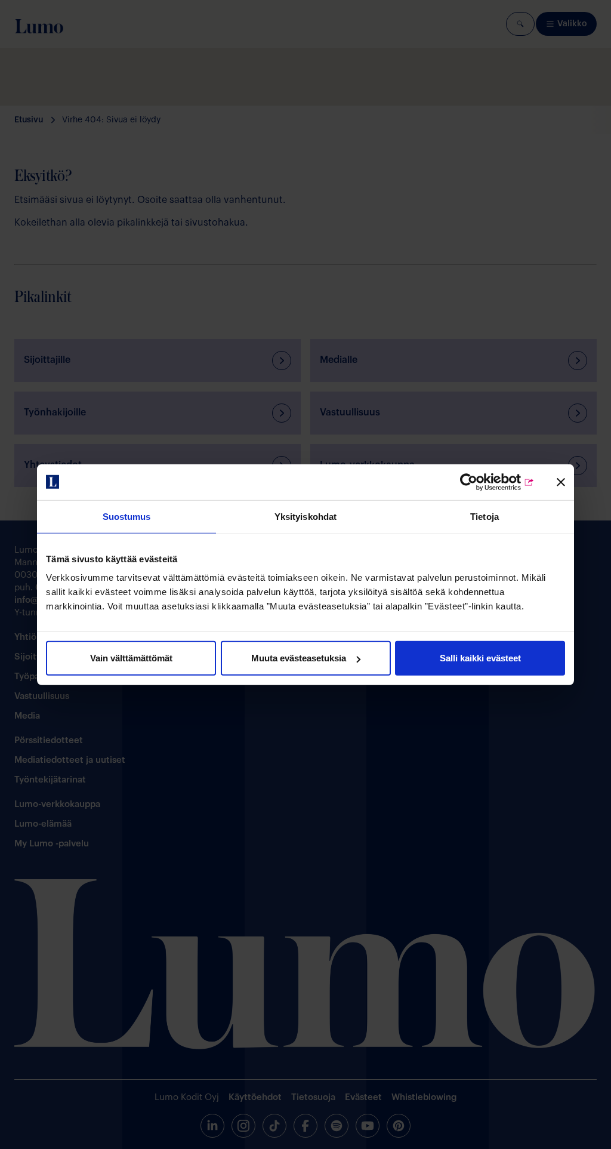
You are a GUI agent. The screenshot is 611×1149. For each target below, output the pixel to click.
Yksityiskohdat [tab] (305, 516)
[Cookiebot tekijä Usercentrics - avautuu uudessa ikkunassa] (482, 482)
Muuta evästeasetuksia (298, 658)
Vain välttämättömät (131, 658)
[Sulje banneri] (561, 482)
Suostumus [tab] (127, 516)
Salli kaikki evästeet (480, 658)
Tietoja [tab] (484, 516)
